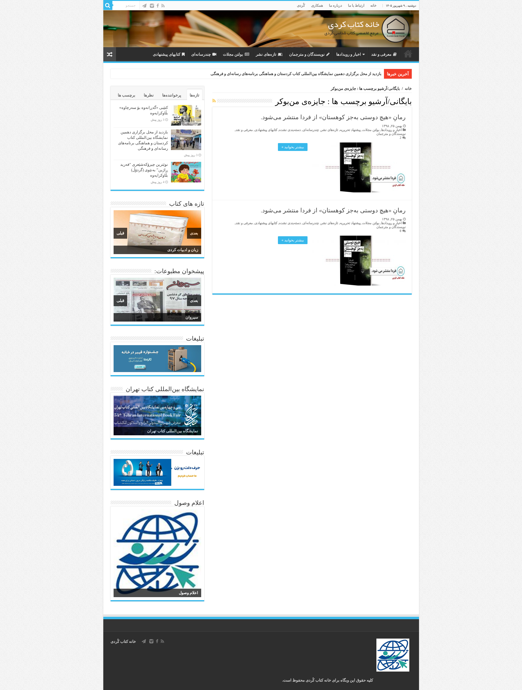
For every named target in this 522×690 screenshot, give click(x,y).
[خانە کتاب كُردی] (261, 28)
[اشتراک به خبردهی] (214, 101)
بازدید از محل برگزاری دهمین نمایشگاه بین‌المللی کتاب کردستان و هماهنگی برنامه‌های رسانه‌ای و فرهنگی (296, 73)
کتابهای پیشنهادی (166, 54)
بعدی (194, 233)
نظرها (149, 95)
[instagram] (152, 5)
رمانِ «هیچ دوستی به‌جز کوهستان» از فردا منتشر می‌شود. (333, 117)
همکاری (317, 5)
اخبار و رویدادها (348, 54)
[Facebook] (158, 5)
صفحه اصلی (408, 53)
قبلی (120, 233)
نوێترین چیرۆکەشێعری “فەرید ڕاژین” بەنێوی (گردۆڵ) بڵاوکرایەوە (144, 170)
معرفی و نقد (381, 54)
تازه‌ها (194, 95)
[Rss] (163, 5)
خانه (373, 5)
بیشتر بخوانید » (293, 147)
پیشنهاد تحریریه (350, 130)
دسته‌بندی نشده (290, 130)
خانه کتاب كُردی (123, 641)
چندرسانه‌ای (201, 54)
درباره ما (335, 5)
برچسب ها (126, 95)
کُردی (301, 5)
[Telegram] (144, 5)
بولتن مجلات (233, 54)
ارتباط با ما (356, 5)
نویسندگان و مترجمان (307, 54)
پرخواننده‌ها (171, 95)
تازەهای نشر (266, 54)
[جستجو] (107, 5)
